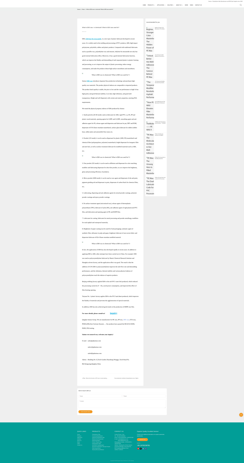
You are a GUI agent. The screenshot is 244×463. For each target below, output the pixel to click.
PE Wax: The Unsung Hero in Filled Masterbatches (160, 158)
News (83, 9)
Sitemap (132, 460)
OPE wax (126, 320)
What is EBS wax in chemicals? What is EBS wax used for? (99, 9)
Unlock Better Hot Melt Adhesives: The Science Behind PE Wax (159, 56)
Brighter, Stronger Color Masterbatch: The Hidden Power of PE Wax (160, 28)
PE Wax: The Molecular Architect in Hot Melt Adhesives (159, 135)
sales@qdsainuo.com (123, 439)
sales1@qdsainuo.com (123, 440)
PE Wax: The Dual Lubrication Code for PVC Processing (160, 178)
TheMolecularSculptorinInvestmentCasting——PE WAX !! (160, 122)
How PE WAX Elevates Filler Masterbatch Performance (160, 102)
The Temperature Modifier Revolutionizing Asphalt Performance (160, 82)
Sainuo (78, 9)
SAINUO (117, 449)
